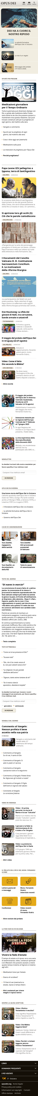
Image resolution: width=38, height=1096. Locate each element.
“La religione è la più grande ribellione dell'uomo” (13, 671)
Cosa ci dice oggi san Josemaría (15, 139)
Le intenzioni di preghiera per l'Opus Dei (18, 150)
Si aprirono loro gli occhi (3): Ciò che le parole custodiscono (18, 214)
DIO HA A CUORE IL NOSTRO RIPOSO (19, 32)
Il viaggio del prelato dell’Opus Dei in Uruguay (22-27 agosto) (19, 339)
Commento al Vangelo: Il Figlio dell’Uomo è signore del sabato (15, 784)
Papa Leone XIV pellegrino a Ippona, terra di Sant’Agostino (18, 170)
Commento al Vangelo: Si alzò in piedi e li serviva (13, 761)
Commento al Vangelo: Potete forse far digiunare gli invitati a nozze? (17, 776)
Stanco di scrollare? (10, 977)
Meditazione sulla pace (12, 145)
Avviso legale (18, 1084)
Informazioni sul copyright (12, 1090)
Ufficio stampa (7, 1093)
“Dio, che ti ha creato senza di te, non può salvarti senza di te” (14, 663)
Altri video (7, 860)
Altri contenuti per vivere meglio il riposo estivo (13, 991)
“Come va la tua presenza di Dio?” (15, 652)
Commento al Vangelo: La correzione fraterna (11, 792)
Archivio (18, 1093)
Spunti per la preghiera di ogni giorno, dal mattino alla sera (15, 133)
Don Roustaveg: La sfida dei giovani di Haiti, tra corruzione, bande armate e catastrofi (17, 314)
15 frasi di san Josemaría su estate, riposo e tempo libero (14, 983)
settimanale (19, 706)
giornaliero (8, 706)
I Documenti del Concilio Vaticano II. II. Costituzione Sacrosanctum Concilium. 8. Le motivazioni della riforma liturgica (17, 264)
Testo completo (9, 641)
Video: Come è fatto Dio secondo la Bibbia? (13, 362)
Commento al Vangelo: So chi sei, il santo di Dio (12, 754)
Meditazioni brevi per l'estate (14, 972)
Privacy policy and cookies (11, 1087)
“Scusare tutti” (8, 657)
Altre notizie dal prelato (13, 919)
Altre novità (8, 384)
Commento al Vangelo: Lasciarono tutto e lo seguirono (15, 769)
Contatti (27, 1090)
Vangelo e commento (11, 127)
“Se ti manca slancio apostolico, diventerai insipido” (14, 683)
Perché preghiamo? (11, 155)
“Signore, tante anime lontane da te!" (16, 677)
